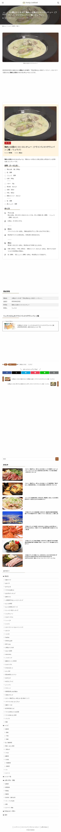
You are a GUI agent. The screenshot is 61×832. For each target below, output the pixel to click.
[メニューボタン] (3, 3)
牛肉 (7, 735)
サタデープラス (9, 617)
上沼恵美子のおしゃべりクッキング (14, 600)
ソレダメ (7, 634)
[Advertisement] (30, 87)
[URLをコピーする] (54, 372)
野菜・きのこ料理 (9, 746)
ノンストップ (8, 657)
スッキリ (7, 623)
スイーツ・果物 (9, 807)
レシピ (6, 725)
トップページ (17, 827)
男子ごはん (8, 644)
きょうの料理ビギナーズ (11, 607)
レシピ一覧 (8, 776)
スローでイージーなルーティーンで (14, 627)
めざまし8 (7, 678)
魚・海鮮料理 (8, 742)
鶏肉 (5, 18)
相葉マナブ (8, 579)
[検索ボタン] (58, 3)
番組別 (6, 576)
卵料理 (8, 766)
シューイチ (8, 620)
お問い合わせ (44, 827)
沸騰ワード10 (8, 705)
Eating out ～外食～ (10, 811)
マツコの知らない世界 (10, 715)
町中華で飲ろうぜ (9, 708)
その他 (7, 759)
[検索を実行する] (57, 459)
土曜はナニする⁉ (12, 18)
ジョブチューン (9, 613)
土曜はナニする (22, 364)
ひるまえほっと (9, 667)
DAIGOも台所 (8, 640)
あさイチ (7, 583)
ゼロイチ (7, 630)
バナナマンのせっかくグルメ (12, 701)
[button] (7, 372)
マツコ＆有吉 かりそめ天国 (12, 711)
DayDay (7, 637)
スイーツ (7, 773)
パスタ (7, 752)
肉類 (6, 804)
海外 (6, 815)
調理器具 (7, 787)
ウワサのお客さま (9, 590)
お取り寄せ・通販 (10, 780)
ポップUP (7, 671)
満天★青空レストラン (10, 674)
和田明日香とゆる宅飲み (11, 691)
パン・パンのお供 (9, 800)
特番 (6, 722)
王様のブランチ (9, 695)
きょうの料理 (8, 603)
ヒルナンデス (8, 664)
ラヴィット (8, 688)
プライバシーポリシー (34, 827)
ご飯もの (7, 749)
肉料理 (7, 729)
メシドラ (7, 718)
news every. (8, 654)
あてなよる (8, 586)
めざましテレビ (9, 681)
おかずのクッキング (10, 593)
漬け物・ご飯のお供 (10, 797)
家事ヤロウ (8, 596)
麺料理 (7, 756)
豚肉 (7, 732)
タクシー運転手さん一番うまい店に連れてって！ (17, 698)
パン (6, 769)
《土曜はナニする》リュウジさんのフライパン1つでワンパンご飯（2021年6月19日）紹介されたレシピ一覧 (35, 326)
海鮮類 (7, 794)
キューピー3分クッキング (11, 610)
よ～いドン (8, 684)
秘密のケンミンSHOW (11, 661)
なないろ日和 (8, 651)
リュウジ (30, 364)
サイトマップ (24, 827)
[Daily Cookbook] (30, 3)
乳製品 (7, 790)
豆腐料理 (8, 762)
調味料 (7, 784)
